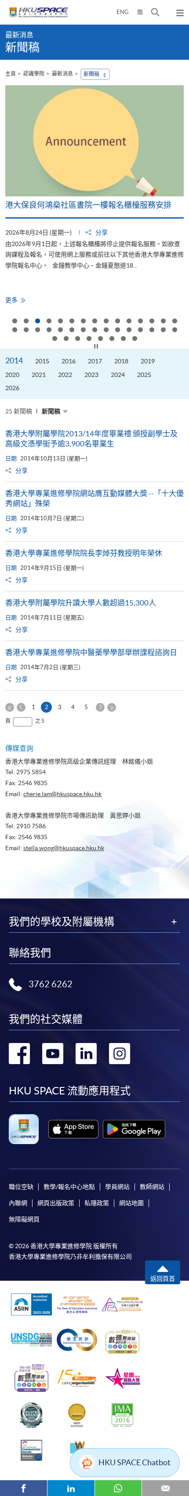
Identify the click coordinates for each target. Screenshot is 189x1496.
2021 (39, 374)
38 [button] (134, 339)
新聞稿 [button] (91, 74)
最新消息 (62, 73)
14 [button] (163, 321)
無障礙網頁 (24, 1219)
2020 (12, 374)
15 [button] (174, 321)
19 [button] (48, 330)
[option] (94, 194)
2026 (12, 387)
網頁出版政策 (55, 1202)
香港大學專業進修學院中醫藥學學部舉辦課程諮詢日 (91, 652)
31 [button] (54, 339)
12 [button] (140, 321)
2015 (42, 361)
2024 (118, 374)
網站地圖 (131, 1202)
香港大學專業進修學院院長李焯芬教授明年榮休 (83, 553)
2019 (148, 361)
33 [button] (77, 339)
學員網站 (117, 1186)
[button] (155, 12)
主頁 (10, 73)
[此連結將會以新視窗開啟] (73, 1129)
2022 (65, 374)
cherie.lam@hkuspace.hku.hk (62, 793)
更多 (14, 300)
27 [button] (140, 330)
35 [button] (100, 339)
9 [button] (105, 321)
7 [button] (83, 321)
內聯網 (18, 1202)
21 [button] (71, 330)
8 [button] (94, 321)
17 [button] (25, 330)
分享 (101, 232)
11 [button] (128, 321)
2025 (144, 374)
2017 (95, 361)
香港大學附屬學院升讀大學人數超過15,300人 (80, 602)
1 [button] (14, 321)
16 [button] (14, 330)
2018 (121, 361)
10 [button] (117, 321)
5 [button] (60, 321)
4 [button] (48, 321)
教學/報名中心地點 (69, 1186)
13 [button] (151, 321)
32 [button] (65, 339)
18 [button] (37, 330)
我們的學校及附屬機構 (61, 921)
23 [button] (94, 330)
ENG (122, 12)
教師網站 (152, 1186)
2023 (91, 374)
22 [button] (83, 330)
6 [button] (71, 321)
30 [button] (174, 330)
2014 (14, 360)
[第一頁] (9, 707)
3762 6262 (51, 984)
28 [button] (151, 330)
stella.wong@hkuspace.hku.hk (63, 847)
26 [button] (128, 330)
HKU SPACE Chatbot (134, 1462)
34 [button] (88, 339)
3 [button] (37, 321)
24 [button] (105, 330)
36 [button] (111, 339)
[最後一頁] (111, 707)
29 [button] (163, 330)
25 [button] (117, 330)
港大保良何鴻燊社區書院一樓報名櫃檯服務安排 (88, 205)
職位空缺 (21, 1186)
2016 (69, 361)
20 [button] (60, 330)
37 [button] (123, 339)
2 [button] (25, 321)
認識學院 (33, 73)
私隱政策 (96, 1202)
